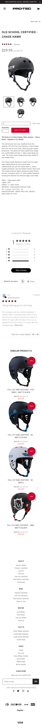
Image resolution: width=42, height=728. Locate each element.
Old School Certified (21, 579)
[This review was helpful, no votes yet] (33, 334)
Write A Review (21, 270)
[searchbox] (11, 281)
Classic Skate (21, 565)
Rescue (21, 620)
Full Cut (21, 574)
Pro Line (21, 653)
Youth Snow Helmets (21, 637)
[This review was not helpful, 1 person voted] (37, 334)
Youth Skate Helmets (21, 631)
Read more (18, 325)
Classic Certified (21, 568)
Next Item (34, 21)
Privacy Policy (31, 687)
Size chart (36, 123)
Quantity (5, 128)
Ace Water (21, 615)
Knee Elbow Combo (21, 656)
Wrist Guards (21, 664)
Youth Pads (21, 640)
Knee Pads (21, 659)
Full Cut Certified (21, 576)
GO (35, 681)
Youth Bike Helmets (21, 634)
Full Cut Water (21, 618)
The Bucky (21, 582)
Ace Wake (21, 612)
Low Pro (21, 571)
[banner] (22, 9)
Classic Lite (21, 601)
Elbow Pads (21, 662)
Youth (21, 650)
